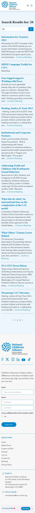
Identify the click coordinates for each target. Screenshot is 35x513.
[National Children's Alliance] (10, 5)
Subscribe (9, 424)
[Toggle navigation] (32, 5)
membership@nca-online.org (16, 495)
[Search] (28, 5)
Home (3, 442)
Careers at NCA (7, 448)
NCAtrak (4, 461)
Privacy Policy (6, 464)
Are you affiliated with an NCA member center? (17, 413)
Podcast (4, 451)
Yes (5, 416)
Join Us (4, 455)
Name (4, 397)
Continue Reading (24, 57)
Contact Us (5, 458)
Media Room (6, 445)
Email (3, 387)
